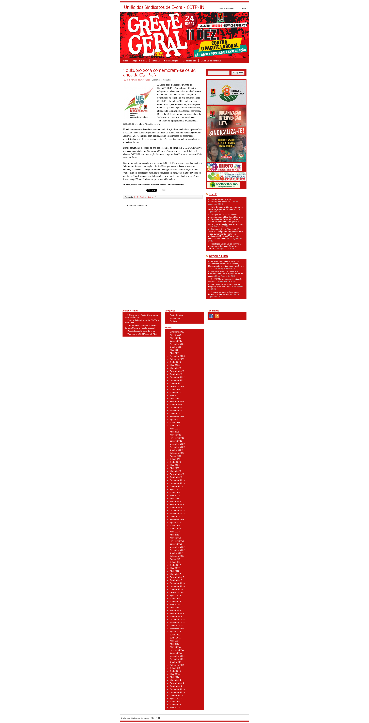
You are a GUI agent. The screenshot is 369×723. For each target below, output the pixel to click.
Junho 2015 (175, 638)
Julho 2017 (175, 562)
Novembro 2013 (177, 692)
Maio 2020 (175, 465)
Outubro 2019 (176, 486)
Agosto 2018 (175, 522)
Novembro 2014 (177, 659)
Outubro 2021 (176, 413)
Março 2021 (175, 435)
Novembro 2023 (177, 356)
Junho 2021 (175, 426)
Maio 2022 (175, 395)
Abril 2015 (174, 644)
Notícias (156, 61)
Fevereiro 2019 (177, 504)
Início (125, 61)
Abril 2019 (174, 498)
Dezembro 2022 (177, 377)
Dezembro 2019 (177, 480)
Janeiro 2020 (176, 477)
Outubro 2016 (176, 589)
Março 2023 (175, 368)
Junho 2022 (175, 392)
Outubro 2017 (176, 553)
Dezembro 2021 (177, 407)
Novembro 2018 (177, 513)
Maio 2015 (175, 641)
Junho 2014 (175, 671)
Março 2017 (175, 574)
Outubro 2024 (176, 347)
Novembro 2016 (177, 586)
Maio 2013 (175, 707)
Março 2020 (175, 471)
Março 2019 (175, 501)
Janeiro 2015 (176, 653)
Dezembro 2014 (177, 656)
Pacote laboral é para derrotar (141, 331)
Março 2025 (175, 338)
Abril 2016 (174, 607)
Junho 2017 (175, 565)
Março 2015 (175, 647)
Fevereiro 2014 (177, 683)
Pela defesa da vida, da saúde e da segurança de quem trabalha (225, 208)
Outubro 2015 (176, 625)
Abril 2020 (174, 468)
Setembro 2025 (177, 332)
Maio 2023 (175, 365)
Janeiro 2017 (176, 580)
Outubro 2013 (176, 695)
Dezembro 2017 (177, 547)
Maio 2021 (175, 429)
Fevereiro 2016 (177, 613)
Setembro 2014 (177, 665)
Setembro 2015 (177, 629)
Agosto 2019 (175, 489)
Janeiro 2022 (176, 404)
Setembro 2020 (177, 453)
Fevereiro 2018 (177, 541)
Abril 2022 (174, 398)
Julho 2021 (175, 423)
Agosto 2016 (175, 595)
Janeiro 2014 (176, 686)
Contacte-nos (189, 61)
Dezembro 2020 (177, 444)
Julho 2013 (175, 701)
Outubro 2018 (176, 516)
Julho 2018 (175, 526)
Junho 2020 (175, 462)
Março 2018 (175, 538)
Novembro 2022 (177, 380)
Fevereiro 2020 (177, 474)
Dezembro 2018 (177, 510)
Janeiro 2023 (176, 374)
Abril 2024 (174, 353)
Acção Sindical (139, 61)
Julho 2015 (175, 635)
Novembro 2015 (177, 622)
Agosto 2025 (175, 335)
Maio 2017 (175, 568)
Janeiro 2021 (176, 441)
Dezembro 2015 (177, 619)
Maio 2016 (175, 604)
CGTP (213, 194)
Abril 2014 (174, 677)
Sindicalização (171, 61)
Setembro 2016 (177, 592)
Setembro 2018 (177, 519)
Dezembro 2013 (177, 689)
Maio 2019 (175, 495)
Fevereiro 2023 (177, 371)
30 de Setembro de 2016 (134, 80)
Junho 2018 (175, 529)
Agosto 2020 (175, 456)
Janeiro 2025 (176, 341)
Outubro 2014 (176, 662)
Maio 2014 (175, 674)
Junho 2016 (175, 601)
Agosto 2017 (175, 559)
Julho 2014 (175, 668)
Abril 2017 (174, 571)
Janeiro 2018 (176, 544)
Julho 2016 (175, 598)
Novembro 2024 (177, 344)
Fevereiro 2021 (177, 438)
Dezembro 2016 (177, 583)
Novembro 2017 (177, 550)
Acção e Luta (218, 256)
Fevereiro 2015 (177, 650)
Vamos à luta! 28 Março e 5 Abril (142, 334)
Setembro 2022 (177, 386)
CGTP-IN (242, 8)
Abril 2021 (174, 432)
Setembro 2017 (177, 556)
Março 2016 (175, 610)
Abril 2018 (174, 535)
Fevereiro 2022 (177, 401)
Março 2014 (175, 680)
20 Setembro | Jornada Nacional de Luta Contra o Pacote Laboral (141, 326)
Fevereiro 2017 (177, 577)
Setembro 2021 (177, 416)
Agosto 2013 (175, 698)
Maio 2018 (175, 532)
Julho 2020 (175, 459)
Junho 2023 (175, 362)
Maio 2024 (175, 350)
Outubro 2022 (176, 383)
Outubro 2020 (176, 450)
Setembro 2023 (177, 359)
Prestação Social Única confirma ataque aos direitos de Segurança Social (224, 246)
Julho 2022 (175, 389)
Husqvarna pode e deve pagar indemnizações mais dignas (223, 293)
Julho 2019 (175, 492)
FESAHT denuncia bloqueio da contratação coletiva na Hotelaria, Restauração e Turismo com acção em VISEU (226, 264)
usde (148, 80)
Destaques (175, 318)
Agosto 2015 (175, 632)
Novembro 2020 (177, 447)
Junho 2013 (175, 704)
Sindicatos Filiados (226, 8)
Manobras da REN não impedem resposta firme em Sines (224, 285)
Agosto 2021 (175, 419)
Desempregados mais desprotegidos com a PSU (220, 200)
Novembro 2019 (177, 483)
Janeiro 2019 (176, 507)
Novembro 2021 (177, 410)
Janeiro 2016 (176, 616)
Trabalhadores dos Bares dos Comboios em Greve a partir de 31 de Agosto (225, 273)
